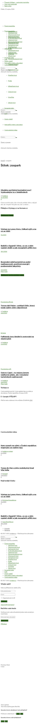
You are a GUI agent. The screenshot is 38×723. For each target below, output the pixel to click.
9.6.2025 (3, 235)
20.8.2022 (4, 313)
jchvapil (5, 474)
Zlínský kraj (11, 56)
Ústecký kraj (12, 52)
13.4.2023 (4, 475)
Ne (21, 714)
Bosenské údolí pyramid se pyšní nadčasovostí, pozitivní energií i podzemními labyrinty (15, 264)
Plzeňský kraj (12, 47)
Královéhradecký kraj (15, 48)
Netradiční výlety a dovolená (13, 63)
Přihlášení (4, 624)
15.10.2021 (4, 197)
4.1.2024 (3, 453)
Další (5, 271)
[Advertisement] (19, 139)
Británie (3, 333)
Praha (10, 49)
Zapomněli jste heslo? (7, 605)
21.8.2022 (4, 270)
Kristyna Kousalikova (9, 500)
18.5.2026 (4, 251)
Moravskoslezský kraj (15, 59)
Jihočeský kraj (12, 33)
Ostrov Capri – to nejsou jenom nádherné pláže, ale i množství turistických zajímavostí (15, 375)
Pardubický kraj (13, 70)
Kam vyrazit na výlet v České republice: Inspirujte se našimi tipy (19, 446)
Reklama (7, 530)
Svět (5, 59)
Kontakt (7, 528)
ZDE (31, 400)
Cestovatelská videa (10, 65)
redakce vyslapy (8, 451)
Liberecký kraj (12, 40)
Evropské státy (9, 57)
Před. (2, 271)
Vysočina (11, 54)
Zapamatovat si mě (9, 598)
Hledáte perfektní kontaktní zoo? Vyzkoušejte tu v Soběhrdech (16, 191)
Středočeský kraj (13, 50)
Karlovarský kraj (13, 36)
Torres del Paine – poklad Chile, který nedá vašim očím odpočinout (18, 307)
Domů (3, 160)
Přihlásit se (7, 49)
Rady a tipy (7, 6)
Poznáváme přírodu (7, 302)
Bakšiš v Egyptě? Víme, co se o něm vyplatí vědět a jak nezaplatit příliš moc (18, 247)
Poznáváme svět (6, 369)
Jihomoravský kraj (14, 35)
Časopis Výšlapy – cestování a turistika (16, 2)
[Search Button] (16, 68)
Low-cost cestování (10, 4)
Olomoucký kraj (13, 43)
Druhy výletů (8, 119)
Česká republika (9, 26)
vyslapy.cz (13, 533)
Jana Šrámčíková (8, 522)
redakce (5, 196)
